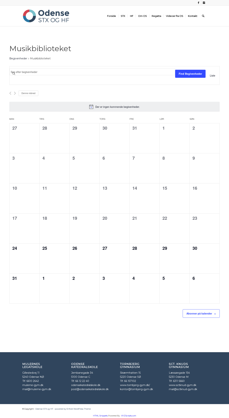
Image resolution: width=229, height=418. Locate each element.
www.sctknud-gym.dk (182, 385)
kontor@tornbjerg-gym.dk (136, 389)
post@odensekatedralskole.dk (90, 389)
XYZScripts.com (128, 415)
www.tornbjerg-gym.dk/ (135, 385)
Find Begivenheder (190, 73)
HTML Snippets (100, 415)
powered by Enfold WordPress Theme (73, 409)
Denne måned (28, 93)
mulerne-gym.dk (32, 385)
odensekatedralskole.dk (85, 385)
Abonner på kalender (199, 313)
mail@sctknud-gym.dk (183, 389)
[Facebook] (198, 2)
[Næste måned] (15, 93)
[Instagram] (204, 2)
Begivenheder (18, 58)
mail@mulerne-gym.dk (36, 389)
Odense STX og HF (44, 409)
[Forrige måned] (10, 93)
